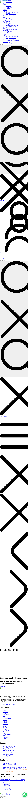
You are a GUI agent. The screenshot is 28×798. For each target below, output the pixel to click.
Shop (4, 3)
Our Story (8, 23)
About (4, 22)
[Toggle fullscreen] (2, 796)
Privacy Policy (6, 783)
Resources (5, 18)
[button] (24, 794)
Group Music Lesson (11, 14)
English (8, 794)
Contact (5, 10)
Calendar (8, 8)
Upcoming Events (10, 7)
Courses (5, 11)
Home (4, 20)
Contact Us (5, 721)
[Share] (3, 796)
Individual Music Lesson (12, 12)
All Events (8, 6)
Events (4, 4)
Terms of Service (7, 785)
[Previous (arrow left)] (0, 797)
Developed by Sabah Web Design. (12, 780)
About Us (5, 712)
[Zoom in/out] (0, 796)
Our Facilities (9, 2)
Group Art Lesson (10, 15)
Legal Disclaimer (7, 784)
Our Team (8, 0)
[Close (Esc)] (5, 796)
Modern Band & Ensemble (12, 16)
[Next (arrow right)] (2, 797)
